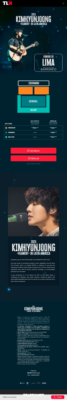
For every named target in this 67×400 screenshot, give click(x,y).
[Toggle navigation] (63, 3)
